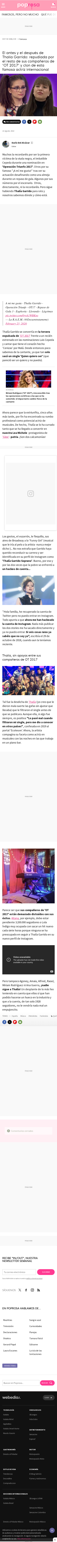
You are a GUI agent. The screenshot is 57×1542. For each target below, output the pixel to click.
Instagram (32, 1289)
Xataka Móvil (8, 1419)
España (15, 1016)
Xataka (6, 1414)
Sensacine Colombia (37, 1512)
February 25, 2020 (16, 323)
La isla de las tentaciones (35, 1352)
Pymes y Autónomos (37, 1478)
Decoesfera (7, 1478)
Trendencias (8, 1474)
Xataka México (9, 1498)
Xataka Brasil (8, 1503)
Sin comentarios (13, 122)
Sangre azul (35, 1320)
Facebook (24, 122)
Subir (46, 1397)
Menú (3, 7)
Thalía (32, 702)
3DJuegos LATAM (35, 1498)
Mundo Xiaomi (9, 1433)
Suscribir (46, 1272)
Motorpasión (34, 1454)
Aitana (15, 918)
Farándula (44, 1016)
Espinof (32, 1439)
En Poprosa (9, 390)
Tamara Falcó (36, 1338)
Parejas (33, 1332)
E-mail (40, 122)
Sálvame (33, 1344)
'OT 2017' (25, 335)
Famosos (23, 39)
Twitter (29, 122)
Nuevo (53, 7)
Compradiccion (9, 1483)
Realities (7, 1320)
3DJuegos (33, 1414)
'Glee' (5, 437)
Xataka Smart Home (11, 1428)
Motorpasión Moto (36, 1459)
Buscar (45, 1383)
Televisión (8, 1326)
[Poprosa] (28, 5)
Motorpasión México (37, 1521)
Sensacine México (36, 1508)
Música (23, 1016)
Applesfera (7, 1424)
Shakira (7, 1338)
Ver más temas (10, 1366)
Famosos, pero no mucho (20, 14)
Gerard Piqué (9, 1344)
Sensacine (33, 1434)
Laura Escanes (10, 1350)
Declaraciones (10, 1332)
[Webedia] (11, 1399)
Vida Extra (33, 1419)
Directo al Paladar (10, 1454)
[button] (22, 142)
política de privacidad (34, 1278)
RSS (38, 1289)
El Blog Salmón (35, 1474)
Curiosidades (35, 1326)
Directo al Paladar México (13, 1521)
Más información (24, 1538)
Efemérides (33, 1016)
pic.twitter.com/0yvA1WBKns (22, 315)
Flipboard (35, 122)
